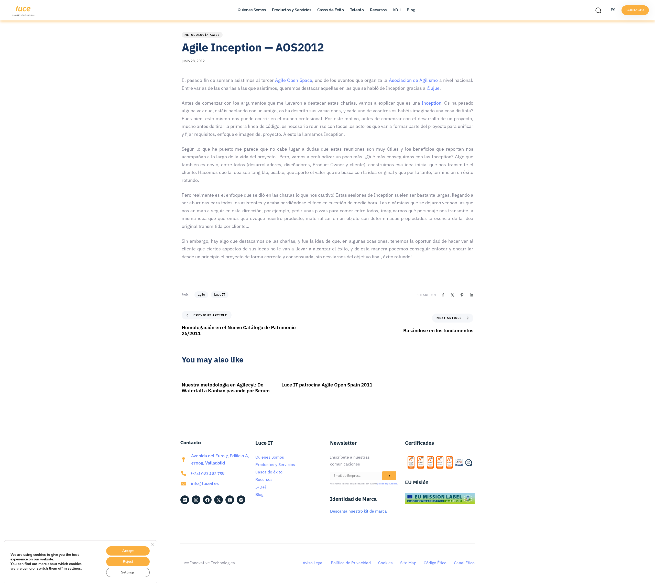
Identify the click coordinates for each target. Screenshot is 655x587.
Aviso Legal (313, 562)
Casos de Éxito (330, 10)
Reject (128, 561)
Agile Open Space (293, 80)
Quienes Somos (252, 10)
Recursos (378, 10)
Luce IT (219, 294)
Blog (411, 10)
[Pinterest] (462, 295)
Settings (128, 572)
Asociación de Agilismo (413, 80)
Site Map (408, 562)
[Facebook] (443, 295)
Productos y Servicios (291, 10)
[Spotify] (241, 499)
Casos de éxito (268, 471)
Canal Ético (464, 562)
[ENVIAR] (389, 475)
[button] (599, 10)
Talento (357, 10)
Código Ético (435, 562)
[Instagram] (196, 499)
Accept (128, 550)
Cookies (385, 562)
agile (201, 294)
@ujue (433, 88)
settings (74, 568)
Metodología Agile (202, 35)
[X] (452, 295)
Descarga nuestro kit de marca (358, 511)
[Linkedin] (471, 295)
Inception (431, 103)
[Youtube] (229, 499)
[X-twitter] (218, 499)
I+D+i (397, 10)
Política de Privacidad (351, 562)
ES (613, 10)
